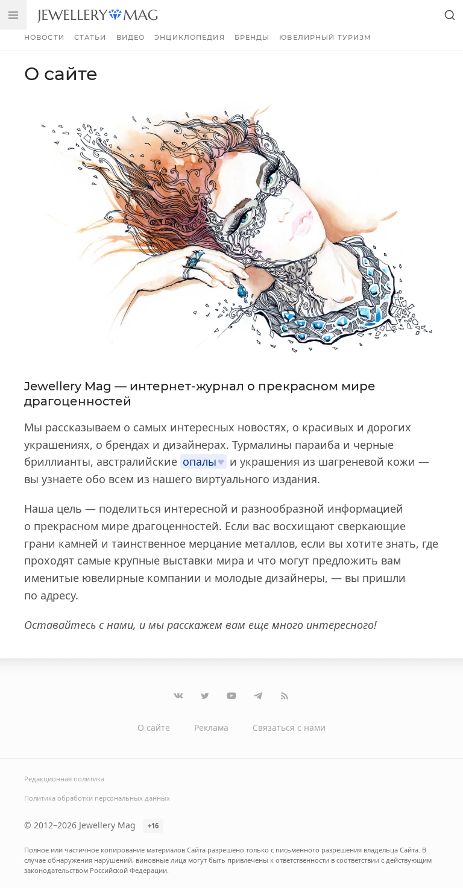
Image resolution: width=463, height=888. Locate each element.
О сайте (153, 727)
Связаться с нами (289, 727)
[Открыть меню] (13, 15)
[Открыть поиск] (449, 15)
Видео (130, 37)
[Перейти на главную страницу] (97, 15)
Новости (44, 37)
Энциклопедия (189, 37)
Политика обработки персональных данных (97, 797)
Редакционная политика (64, 778)
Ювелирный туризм (325, 37)
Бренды (252, 37)
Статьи (90, 37)
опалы (199, 461)
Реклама (211, 727)
